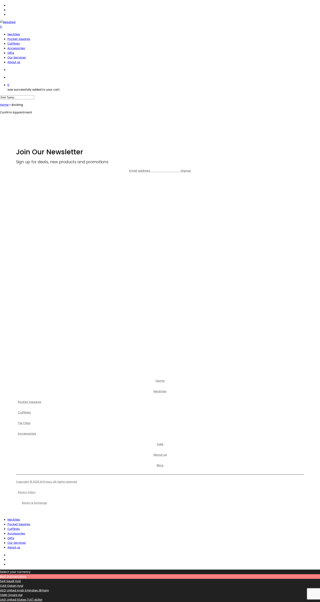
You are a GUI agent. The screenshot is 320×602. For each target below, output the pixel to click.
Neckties (160, 391)
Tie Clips (24, 423)
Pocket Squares (29, 402)
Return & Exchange (34, 503)
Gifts (10, 538)
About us (160, 455)
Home (4, 105)
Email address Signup (160, 171)
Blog (160, 465)
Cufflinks (24, 412)
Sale (160, 444)
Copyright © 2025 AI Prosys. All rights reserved (46, 482)
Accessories (27, 434)
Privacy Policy (27, 492)
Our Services (16, 543)
